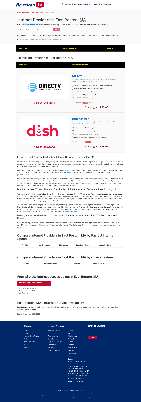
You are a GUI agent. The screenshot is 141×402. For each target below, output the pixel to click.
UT (69, 376)
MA (83, 366)
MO (77, 369)
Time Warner (72, 347)
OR (74, 373)
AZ (74, 362)
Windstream (72, 336)
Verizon (26, 339)
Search (56, 29)
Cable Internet (53, 339)
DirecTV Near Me (54, 350)
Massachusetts (37, 13)
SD (82, 373)
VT (74, 376)
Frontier (71, 345)
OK (72, 373)
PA (77, 373)
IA (68, 366)
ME (69, 369)
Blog (25, 330)
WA (77, 376)
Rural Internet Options (76, 378)
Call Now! (67, 4)
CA (76, 362)
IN (74, 366)
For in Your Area (85, 4)
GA (69, 364)
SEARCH (92, 338)
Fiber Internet (53, 336)
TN (84, 373)
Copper (70, 359)
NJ (80, 371)
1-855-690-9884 (106, 4)
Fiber (70, 356)
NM (82, 371)
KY (79, 366)
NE (74, 371)
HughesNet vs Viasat (31, 336)
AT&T (26, 345)
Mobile (70, 342)
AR (71, 362)
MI (72, 369)
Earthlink (71, 350)
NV (85, 371)
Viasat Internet (29, 333)
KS (77, 366)
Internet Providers (23, 13)
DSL (49, 333)
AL (69, 362)
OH (69, 373)
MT (83, 369)
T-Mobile (71, 339)
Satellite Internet (54, 330)
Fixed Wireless (73, 353)
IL (72, 366)
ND (72, 371)
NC (69, 371)
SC (79, 373)
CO (78, 362)
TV (69, 333)
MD (86, 366)
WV (83, 376)
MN (74, 369)
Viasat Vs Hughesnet (75, 381)
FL (84, 362)
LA (80, 366)
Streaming (51, 347)
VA (72, 376)
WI (80, 376)
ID (70, 366)
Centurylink (52, 345)
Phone (70, 330)
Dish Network (81, 119)
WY (86, 376)
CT (81, 362)
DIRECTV (77, 76)
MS (80, 369)
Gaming (26, 347)
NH (77, 371)
